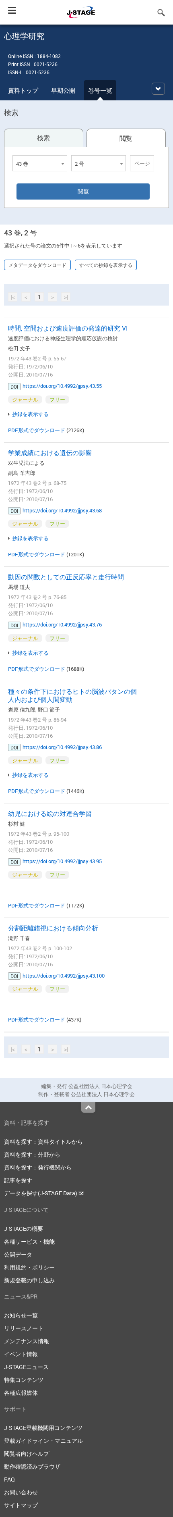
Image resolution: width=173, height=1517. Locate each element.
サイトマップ (21, 1505)
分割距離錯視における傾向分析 (53, 928)
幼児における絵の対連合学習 (50, 813)
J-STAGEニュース (26, 1367)
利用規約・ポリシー (29, 1267)
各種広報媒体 (21, 1392)
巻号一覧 (100, 90)
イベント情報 (21, 1354)
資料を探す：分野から (32, 1154)
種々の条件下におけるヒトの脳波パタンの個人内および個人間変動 (72, 695)
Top (88, 1107)
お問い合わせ (21, 1492)
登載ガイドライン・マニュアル (43, 1440)
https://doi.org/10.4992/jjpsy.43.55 (62, 385)
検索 (43, 137)
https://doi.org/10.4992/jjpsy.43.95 (62, 861)
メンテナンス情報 (26, 1341)
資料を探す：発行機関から (38, 1167)
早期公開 (63, 90)
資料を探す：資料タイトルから (43, 1141)
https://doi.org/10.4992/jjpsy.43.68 (62, 510)
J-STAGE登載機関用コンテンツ (43, 1428)
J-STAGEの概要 (23, 1228)
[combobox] (39, 163)
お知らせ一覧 (21, 1315)
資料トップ (23, 90)
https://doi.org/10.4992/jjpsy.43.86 (62, 747)
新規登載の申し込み (29, 1280)
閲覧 (125, 138)
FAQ (9, 1479)
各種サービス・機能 (29, 1241)
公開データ (18, 1254)
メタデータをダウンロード (37, 265)
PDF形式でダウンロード (36, 430)
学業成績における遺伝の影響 (50, 452)
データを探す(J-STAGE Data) (41, 1193)
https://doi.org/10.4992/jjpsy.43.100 (64, 975)
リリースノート (23, 1328)
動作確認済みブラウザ (32, 1466)
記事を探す (18, 1180)
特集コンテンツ (23, 1380)
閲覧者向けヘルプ (26, 1453)
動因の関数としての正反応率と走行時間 (66, 576)
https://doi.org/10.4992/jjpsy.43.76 (62, 624)
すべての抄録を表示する (105, 265)
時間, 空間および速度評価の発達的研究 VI (68, 328)
